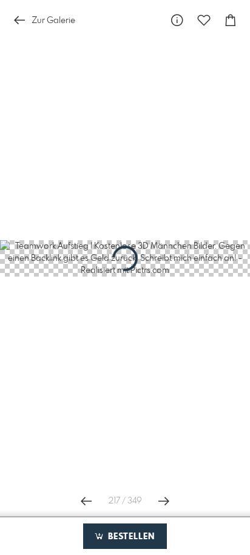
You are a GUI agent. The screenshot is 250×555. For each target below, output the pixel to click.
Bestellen (130, 537)
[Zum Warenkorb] (230, 20)
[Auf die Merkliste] (204, 20)
